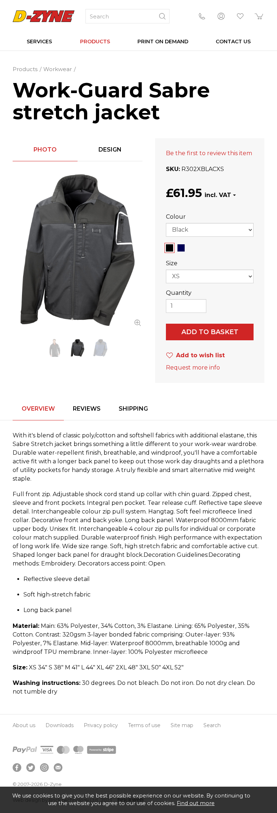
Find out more (196, 803)
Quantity (179, 292)
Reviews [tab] (87, 408)
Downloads (59, 725)
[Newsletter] (58, 767)
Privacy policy (101, 725)
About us (24, 725)
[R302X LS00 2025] (54, 348)
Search (212, 725)
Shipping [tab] (133, 408)
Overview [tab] (38, 408)
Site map (182, 725)
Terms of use (144, 725)
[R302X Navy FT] (100, 348)
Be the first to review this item (209, 153)
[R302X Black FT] (77, 250)
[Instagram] (44, 767)
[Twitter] (31, 767)
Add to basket (209, 332)
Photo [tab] (45, 149)
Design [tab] (110, 149)
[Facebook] (17, 767)
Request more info (193, 367)
